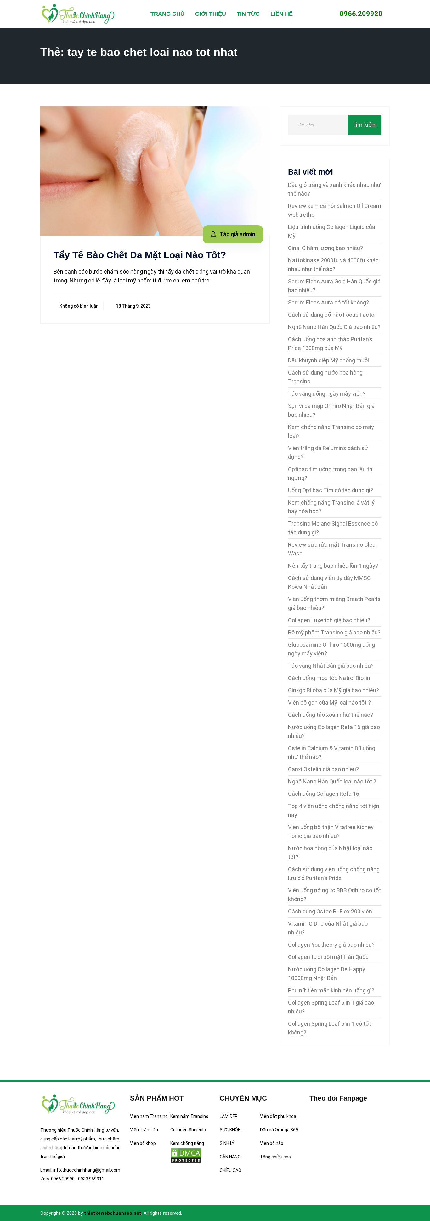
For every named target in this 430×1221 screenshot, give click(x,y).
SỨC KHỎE (230, 1129)
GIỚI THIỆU (210, 14)
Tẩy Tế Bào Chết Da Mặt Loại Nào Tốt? (140, 255)
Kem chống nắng (187, 1143)
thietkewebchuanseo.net (112, 1213)
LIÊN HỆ (281, 14)
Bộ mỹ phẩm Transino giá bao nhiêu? (334, 632)
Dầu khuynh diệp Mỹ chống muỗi (328, 360)
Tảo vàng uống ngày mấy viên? (326, 393)
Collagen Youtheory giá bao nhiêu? (331, 944)
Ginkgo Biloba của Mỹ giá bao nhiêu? (333, 690)
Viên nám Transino (149, 1116)
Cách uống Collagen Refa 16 (323, 793)
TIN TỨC (248, 14)
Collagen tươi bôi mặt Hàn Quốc (328, 957)
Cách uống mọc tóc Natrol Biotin (329, 678)
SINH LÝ (227, 1143)
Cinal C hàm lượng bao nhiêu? (325, 248)
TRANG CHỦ (167, 14)
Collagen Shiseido (188, 1129)
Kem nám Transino (189, 1116)
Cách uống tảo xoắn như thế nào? (330, 714)
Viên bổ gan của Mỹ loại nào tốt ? (329, 702)
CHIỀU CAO (230, 1170)
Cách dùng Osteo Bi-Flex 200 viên (330, 911)
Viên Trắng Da (144, 1129)
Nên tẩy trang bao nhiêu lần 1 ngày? (333, 565)
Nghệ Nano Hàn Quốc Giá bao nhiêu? (334, 327)
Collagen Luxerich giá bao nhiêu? (329, 620)
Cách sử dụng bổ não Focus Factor (332, 314)
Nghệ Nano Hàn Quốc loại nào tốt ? (332, 781)
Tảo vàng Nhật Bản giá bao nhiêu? (331, 665)
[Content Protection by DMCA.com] (186, 1155)
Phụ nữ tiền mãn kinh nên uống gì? (331, 990)
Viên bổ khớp (143, 1143)
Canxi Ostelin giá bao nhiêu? (323, 769)
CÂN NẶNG (230, 1156)
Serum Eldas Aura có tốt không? (328, 302)
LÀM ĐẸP (229, 1116)
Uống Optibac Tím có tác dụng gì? (330, 490)
